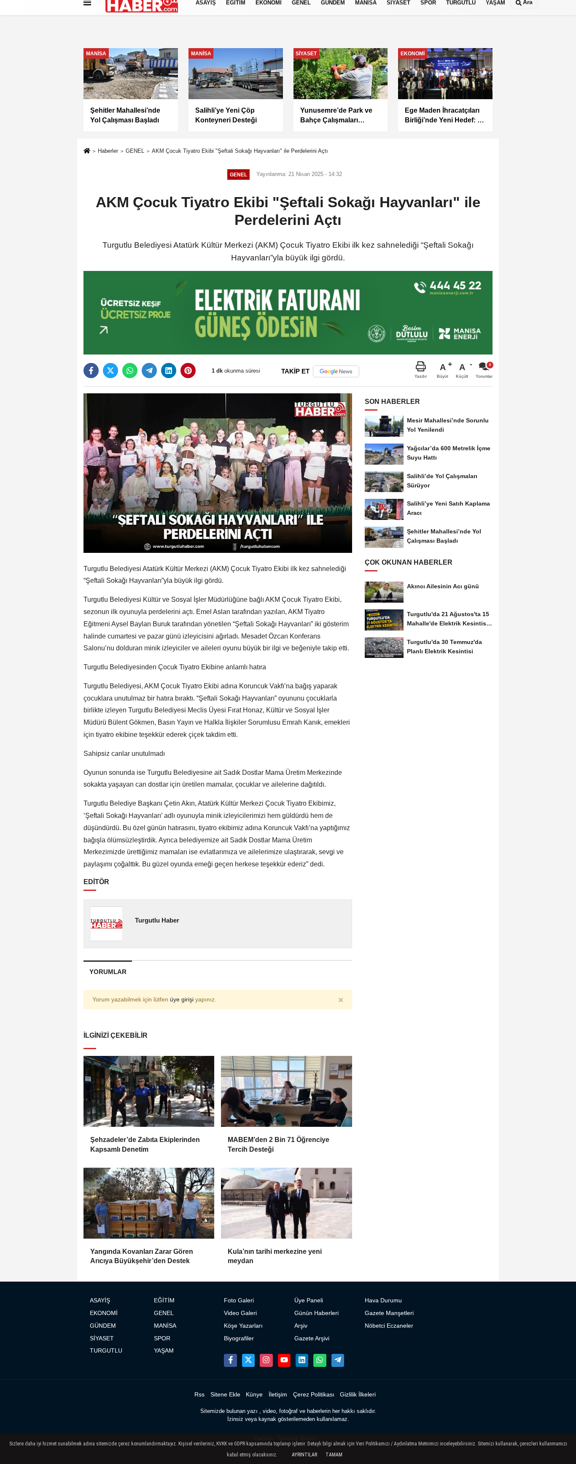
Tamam (334, 1455)
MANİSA (165, 1326)
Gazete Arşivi (311, 1338)
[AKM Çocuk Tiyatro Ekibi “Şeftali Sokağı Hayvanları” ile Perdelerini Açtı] (217, 472)
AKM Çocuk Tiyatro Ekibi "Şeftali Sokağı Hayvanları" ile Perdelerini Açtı (240, 151)
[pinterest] (188, 370)
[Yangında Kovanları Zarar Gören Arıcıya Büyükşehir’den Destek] (148, 1203)
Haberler (108, 151)
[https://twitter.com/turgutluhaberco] (248, 1360)
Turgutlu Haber (157, 920)
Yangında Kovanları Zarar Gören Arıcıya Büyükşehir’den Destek (141, 1256)
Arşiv (300, 1326)
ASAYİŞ (100, 1300)
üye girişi (182, 999)
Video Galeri (240, 1313)
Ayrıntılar (304, 1455)
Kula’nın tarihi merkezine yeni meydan (275, 1256)
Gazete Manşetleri (389, 1313)
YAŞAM (164, 1351)
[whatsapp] (129, 370)
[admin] (337, 1360)
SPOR (162, 1338)
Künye (254, 1394)
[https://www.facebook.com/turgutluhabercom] (230, 1360)
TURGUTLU (106, 1351)
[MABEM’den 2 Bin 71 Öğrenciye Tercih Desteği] (286, 1091)
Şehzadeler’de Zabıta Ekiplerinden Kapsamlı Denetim (145, 1144)
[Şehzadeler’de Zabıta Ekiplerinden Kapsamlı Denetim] (148, 1091)
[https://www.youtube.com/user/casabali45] (284, 1360)
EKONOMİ (104, 1313)
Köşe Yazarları (243, 1326)
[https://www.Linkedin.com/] (302, 1360)
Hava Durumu (383, 1300)
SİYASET (102, 1338)
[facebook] (91, 370)
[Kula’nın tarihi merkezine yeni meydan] (286, 1203)
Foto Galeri (239, 1300)
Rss (199, 1394)
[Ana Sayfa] (86, 152)
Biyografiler (239, 1338)
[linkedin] (168, 370)
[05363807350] (319, 1360)
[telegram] (149, 370)
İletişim (278, 1394)
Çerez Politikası (313, 1394)
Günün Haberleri (316, 1313)
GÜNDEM (103, 1326)
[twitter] (110, 370)
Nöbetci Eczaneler (389, 1326)
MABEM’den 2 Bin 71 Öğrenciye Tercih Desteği (278, 1144)
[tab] (107, 972)
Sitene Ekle (225, 1394)
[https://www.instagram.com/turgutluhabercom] (266, 1360)
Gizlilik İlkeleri (358, 1394)
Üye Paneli (308, 1300)
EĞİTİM (164, 1300)
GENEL (135, 151)
